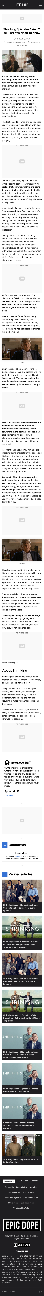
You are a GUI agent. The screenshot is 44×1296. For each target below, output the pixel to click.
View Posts (9, 796)
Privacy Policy (21, 1187)
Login (20, 1181)
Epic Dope (11, 1292)
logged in (18, 856)
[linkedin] (18, 791)
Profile (27, 1181)
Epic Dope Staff (24, 39)
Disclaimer (34, 1187)
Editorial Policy (28, 1192)
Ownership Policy (27, 1203)
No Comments (35, 42)
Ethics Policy (13, 1203)
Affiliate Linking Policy (21, 1208)
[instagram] (10, 791)
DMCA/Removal (14, 1192)
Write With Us (9, 1181)
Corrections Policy (30, 1198)
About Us (35, 1181)
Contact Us (9, 1187)
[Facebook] (6, 791)
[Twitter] (14, 791)
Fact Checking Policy (13, 1198)
